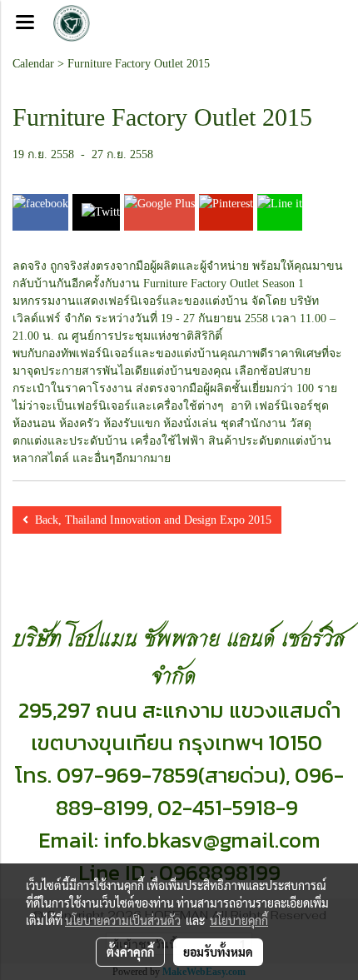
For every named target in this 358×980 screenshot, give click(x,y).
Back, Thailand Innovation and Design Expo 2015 (149, 520)
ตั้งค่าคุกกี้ (130, 951)
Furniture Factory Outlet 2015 (138, 63)
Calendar (33, 63)
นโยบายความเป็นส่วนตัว (123, 920)
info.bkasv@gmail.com (212, 839)
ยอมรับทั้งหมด (218, 951)
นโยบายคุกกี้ (239, 920)
